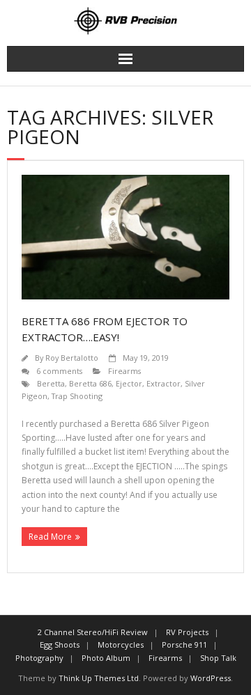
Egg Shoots (59, 644)
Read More (50, 536)
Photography (39, 658)
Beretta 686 (90, 383)
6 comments (59, 371)
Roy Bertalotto (71, 357)
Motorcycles (121, 644)
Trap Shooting (77, 396)
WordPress (210, 678)
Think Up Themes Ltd (99, 678)
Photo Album (106, 658)
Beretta (51, 383)
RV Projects (187, 632)
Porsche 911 (184, 644)
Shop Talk (218, 658)
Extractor (163, 383)
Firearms (124, 371)
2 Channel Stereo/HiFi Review (93, 632)
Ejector (129, 383)
